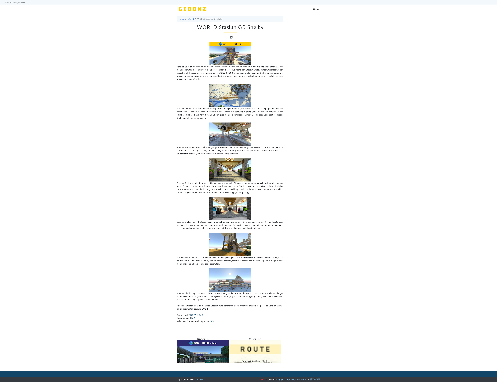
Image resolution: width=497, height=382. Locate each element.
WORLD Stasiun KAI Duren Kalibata (203, 361)
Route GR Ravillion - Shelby (255, 361)
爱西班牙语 (315, 379)
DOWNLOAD (196, 314)
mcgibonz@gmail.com (16, 2)
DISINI (194, 318)
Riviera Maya (301, 379)
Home (316, 9)
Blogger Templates (285, 379)
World (191, 18)
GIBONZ (199, 379)
